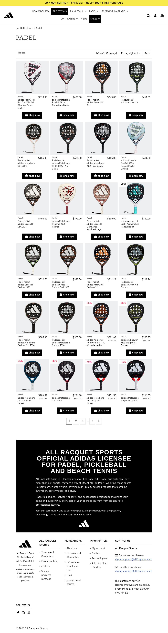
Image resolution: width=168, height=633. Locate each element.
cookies (45, 566)
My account (98, 548)
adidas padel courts (74, 582)
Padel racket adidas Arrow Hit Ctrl (95, 103)
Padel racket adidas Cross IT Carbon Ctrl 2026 (60, 285)
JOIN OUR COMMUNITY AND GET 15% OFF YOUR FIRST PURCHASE (84, 3)
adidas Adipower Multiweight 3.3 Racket (129, 343)
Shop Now (34, 115)
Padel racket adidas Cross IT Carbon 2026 (25, 285)
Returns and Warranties (74, 555)
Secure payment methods (46, 575)
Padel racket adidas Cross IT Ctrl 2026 (25, 224)
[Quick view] (46, 72)
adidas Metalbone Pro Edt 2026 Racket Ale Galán (61, 103)
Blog (69, 575)
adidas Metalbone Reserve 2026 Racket (61, 224)
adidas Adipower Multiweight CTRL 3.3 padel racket (95, 343)
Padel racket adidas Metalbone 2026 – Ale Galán (95, 163)
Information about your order (73, 566)
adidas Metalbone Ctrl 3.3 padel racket (26, 401)
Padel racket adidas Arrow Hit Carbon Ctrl (95, 285)
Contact (96, 553)
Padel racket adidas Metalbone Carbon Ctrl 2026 (26, 343)
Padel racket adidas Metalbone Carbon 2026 (61, 343)
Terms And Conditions (47, 554)
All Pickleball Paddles (99, 565)
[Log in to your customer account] (155, 15)
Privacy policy (49, 561)
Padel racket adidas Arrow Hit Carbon (129, 285)
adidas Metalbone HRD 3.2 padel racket (95, 401)
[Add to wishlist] (46, 66)
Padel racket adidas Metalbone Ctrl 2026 (26, 163)
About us (72, 548)
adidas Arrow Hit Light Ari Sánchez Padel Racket (130, 224)
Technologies (99, 558)
